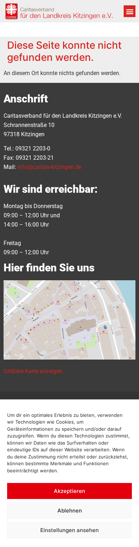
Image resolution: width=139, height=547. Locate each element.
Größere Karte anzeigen (33, 371)
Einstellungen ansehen (69, 530)
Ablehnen (69, 510)
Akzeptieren (69, 491)
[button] (129, 11)
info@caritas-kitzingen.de (49, 167)
